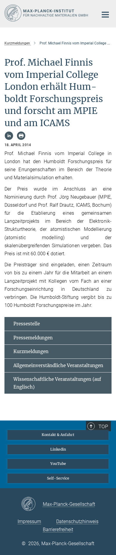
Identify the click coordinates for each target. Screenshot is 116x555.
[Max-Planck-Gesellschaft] (32, 504)
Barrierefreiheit (58, 529)
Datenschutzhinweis (77, 521)
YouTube (58, 463)
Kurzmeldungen (30, 351)
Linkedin (58, 449)
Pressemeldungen (33, 338)
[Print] (21, 135)
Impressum (29, 521)
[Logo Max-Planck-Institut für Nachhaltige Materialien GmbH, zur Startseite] (46, 12)
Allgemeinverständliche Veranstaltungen (58, 365)
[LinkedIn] (8, 135)
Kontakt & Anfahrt (58, 434)
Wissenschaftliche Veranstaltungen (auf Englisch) (57, 383)
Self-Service (58, 478)
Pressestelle (26, 324)
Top (103, 426)
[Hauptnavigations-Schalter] (105, 15)
